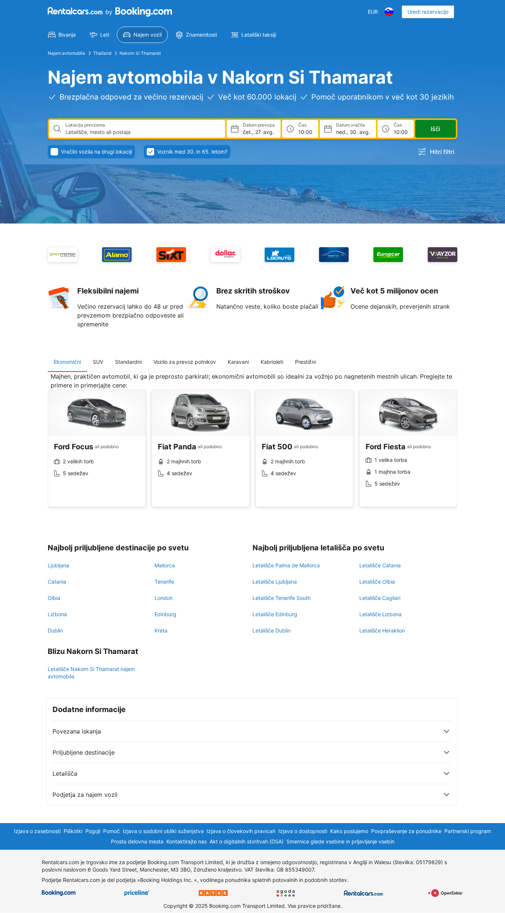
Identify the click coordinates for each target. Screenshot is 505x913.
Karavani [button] (238, 362)
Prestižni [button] (305, 362)
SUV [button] (98, 362)
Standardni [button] (128, 362)
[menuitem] (62, 35)
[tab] (67, 362)
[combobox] (142, 132)
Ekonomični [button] (67, 362)
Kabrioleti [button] (272, 362)
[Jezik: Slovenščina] (389, 12)
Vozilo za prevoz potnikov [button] (184, 362)
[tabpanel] (252, 445)
